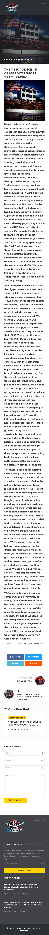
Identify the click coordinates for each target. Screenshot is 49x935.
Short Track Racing (19, 643)
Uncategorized (17, 718)
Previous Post (26, 678)
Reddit (35, 663)
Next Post (21, 691)
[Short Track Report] (11, 7)
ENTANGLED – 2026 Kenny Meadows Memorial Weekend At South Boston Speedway (21, 887)
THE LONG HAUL (24, 681)
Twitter (35, 657)
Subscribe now (24, 870)
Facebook (16, 657)
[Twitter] (43, 820)
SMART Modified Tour (36, 643)
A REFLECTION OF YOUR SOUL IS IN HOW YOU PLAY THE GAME (29, 697)
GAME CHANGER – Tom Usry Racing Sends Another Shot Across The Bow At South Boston (23, 905)
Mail (17, 663)
